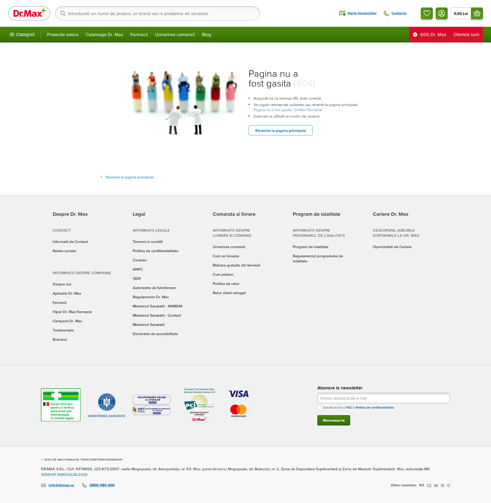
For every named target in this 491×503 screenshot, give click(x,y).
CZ (429, 485)
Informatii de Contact (70, 241)
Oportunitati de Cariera (392, 246)
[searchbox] (157, 13)
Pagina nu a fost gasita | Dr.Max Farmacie (288, 110)
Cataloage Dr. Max (104, 34)
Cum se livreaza (226, 256)
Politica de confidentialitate (155, 251)
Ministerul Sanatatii (148, 324)
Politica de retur (226, 283)
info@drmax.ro (61, 485)
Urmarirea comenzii (175, 34)
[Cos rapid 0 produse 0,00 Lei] (477, 13)
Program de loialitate (310, 246)
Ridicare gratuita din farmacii (236, 265)
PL (443, 485)
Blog (206, 34)
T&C (349, 407)
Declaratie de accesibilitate (155, 333)
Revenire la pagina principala (280, 130)
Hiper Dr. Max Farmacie (72, 311)
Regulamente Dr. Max (151, 297)
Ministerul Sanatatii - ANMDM (157, 306)
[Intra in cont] (442, 13)
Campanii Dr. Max (67, 321)
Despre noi (62, 284)
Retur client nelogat (229, 293)
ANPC (138, 269)
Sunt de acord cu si (358, 407)
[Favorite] (427, 13)
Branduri (60, 339)
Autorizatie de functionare (154, 287)
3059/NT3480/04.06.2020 (64, 474)
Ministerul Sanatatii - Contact (157, 315)
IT (448, 485)
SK (436, 485)
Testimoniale (63, 330)
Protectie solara (63, 34)
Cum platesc (223, 274)
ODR (137, 278)
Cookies (140, 260)
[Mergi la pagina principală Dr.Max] (29, 13)
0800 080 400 (102, 485)
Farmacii (139, 34)
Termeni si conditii (148, 241)
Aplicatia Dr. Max (67, 293)
